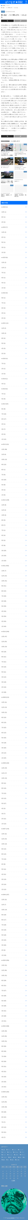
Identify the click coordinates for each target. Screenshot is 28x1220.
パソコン (10, 1154)
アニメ (9, 1149)
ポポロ (16, 1154)
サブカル (16, 1152)
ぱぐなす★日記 (14, 1)
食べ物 (17, 1159)
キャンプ (21, 1149)
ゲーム (10, 1152)
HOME (3, 5)
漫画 (4, 1159)
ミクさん (5, 1157)
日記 (15, 1157)
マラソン (23, 1154)
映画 (20, 1157)
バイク (7, 5)
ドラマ (22, 1152)
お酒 (4, 1149)
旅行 (10, 1157)
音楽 (12, 1159)
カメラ (14, 1149)
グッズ (4, 1152)
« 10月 (13, 1180)
